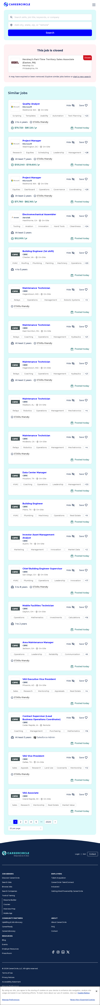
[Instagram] (58, 952)
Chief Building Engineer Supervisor (42, 568)
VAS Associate (31, 793)
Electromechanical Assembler (39, 214)
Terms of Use (7, 973)
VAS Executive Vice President (39, 679)
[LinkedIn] (63, 952)
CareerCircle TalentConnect (62, 882)
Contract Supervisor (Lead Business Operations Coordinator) (42, 718)
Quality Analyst (31, 104)
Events (5, 944)
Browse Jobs (7, 887)
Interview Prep (9, 909)
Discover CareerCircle (11, 878)
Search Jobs (6, 882)
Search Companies (9, 891)
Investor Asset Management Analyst (38, 536)
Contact (92, 854)
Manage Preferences (10, 986)
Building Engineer (33, 503)
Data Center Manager (35, 472)
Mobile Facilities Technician (38, 605)
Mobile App (8, 913)
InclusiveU (55, 887)
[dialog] (50, 996)
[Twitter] (68, 952)
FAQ (53, 927)
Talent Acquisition (58, 878)
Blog (4, 940)
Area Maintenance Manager (38, 642)
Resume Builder (10, 900)
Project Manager (32, 140)
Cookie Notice (84, 993)
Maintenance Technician (36, 288)
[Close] (96, 991)
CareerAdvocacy (8, 931)
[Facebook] (53, 952)
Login (77, 854)
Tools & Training (8, 896)
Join (84, 854)
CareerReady (7, 927)
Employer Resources (10, 949)
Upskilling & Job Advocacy (12, 922)
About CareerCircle (59, 922)
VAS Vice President (33, 756)
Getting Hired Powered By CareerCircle (67, 891)
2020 (48, 822)
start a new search (82, 76)
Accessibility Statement (11, 982)
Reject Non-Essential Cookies (82, 1000)
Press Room (7, 953)
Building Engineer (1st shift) (38, 251)
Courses (7, 904)
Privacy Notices (8, 977)
